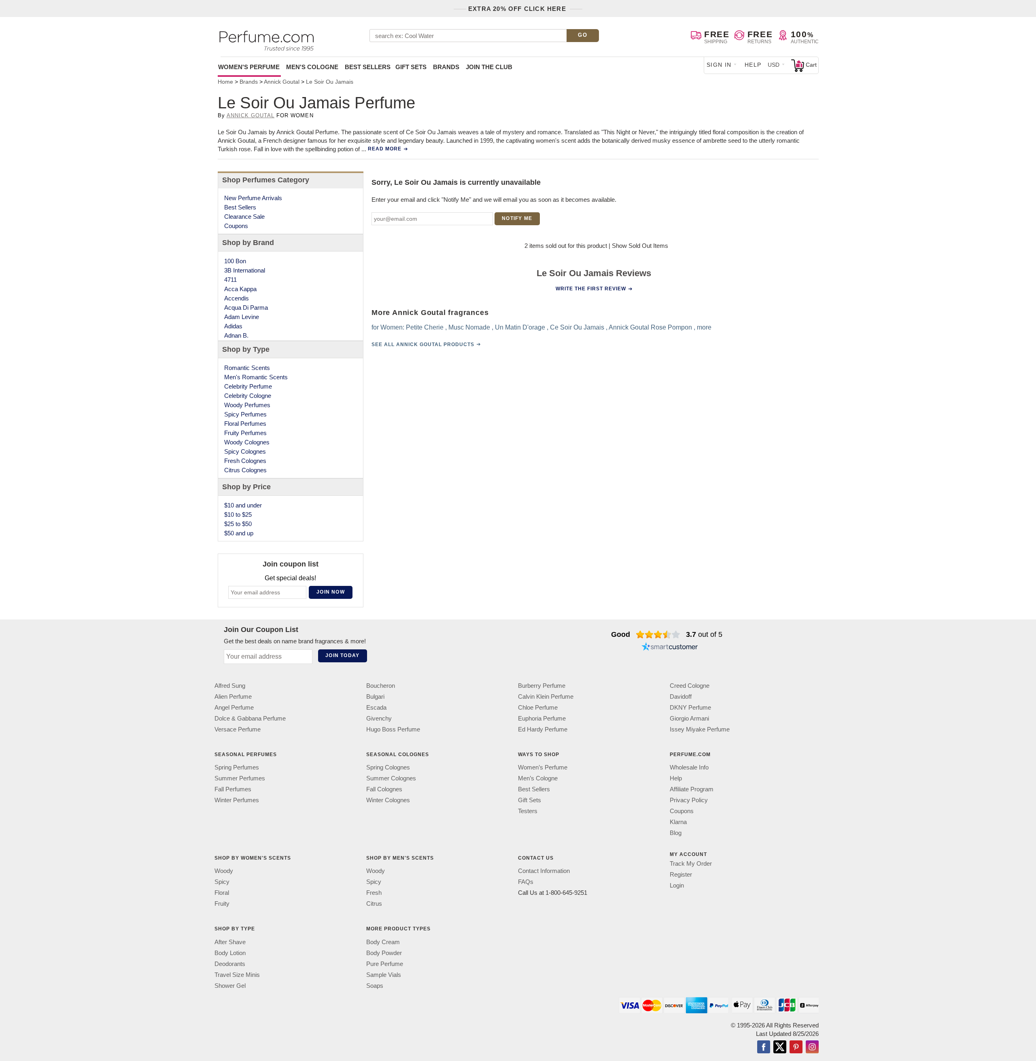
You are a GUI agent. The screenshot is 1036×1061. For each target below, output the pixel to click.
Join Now (330, 592)
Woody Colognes (247, 442)
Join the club (489, 66)
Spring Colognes (388, 767)
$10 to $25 (238, 514)
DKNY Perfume (690, 707)
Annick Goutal (251, 115)
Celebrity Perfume (248, 386)
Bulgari (375, 696)
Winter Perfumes (236, 800)
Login (677, 885)
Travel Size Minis (237, 974)
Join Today (342, 655)
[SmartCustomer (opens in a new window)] (669, 647)
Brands (446, 66)
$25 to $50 (238, 523)
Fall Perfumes (232, 789)
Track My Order (691, 863)
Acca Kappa (240, 288)
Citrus (374, 903)
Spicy (221, 882)
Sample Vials (383, 974)
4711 (230, 279)
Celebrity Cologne (247, 395)
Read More (384, 149)
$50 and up (238, 533)
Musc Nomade (469, 327)
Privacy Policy (689, 800)
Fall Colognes (384, 789)
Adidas (233, 326)
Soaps (374, 985)
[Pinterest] (796, 1047)
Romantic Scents (247, 367)
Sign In (719, 64)
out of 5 (704, 634)
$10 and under (243, 505)
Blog (675, 832)
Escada (376, 707)
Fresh (374, 893)
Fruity (221, 903)
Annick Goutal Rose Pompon (650, 327)
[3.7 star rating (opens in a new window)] (658, 634)
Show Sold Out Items (640, 245)
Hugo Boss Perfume (393, 729)
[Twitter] (779, 1047)
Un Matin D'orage (520, 327)
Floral (221, 893)
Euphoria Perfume (542, 718)
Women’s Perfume (542, 767)
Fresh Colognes (245, 460)
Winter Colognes (388, 800)
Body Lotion (230, 952)
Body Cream (383, 941)
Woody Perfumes (247, 405)
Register (681, 874)
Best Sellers (368, 66)
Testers (527, 810)
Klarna (678, 821)
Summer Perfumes (239, 778)
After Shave (230, 941)
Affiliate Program (691, 789)
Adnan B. (236, 335)
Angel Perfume (234, 707)
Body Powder (384, 952)
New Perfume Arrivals (253, 197)
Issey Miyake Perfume (700, 729)
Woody (223, 871)
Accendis (236, 298)
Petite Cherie (425, 327)
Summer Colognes (391, 778)
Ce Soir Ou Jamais (577, 327)
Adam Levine (241, 316)
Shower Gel (230, 985)
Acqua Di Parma (246, 307)
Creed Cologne (689, 685)
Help (753, 64)
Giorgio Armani (689, 718)
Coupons (236, 225)
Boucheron (380, 685)
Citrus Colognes (245, 470)
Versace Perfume (237, 729)
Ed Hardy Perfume (542, 729)
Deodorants (229, 963)
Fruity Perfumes (245, 432)
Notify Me (517, 218)
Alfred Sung (229, 685)
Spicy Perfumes (245, 414)
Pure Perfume (384, 963)
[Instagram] (812, 1047)
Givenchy (379, 718)
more (704, 327)
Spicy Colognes (245, 451)
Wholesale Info (689, 767)
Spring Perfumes (236, 767)
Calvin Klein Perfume (545, 696)
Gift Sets (411, 66)
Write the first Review (591, 289)
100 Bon (235, 261)
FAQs (525, 882)
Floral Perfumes (245, 423)
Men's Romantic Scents (256, 377)
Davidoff (681, 696)
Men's (312, 66)
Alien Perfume (233, 696)
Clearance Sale (244, 216)
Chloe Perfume (538, 707)
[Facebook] (763, 1047)
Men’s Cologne (538, 778)
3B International (244, 270)
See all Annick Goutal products (423, 344)
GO (582, 35)
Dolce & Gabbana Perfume (250, 718)
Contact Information (544, 871)
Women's (249, 66)
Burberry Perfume (541, 685)
